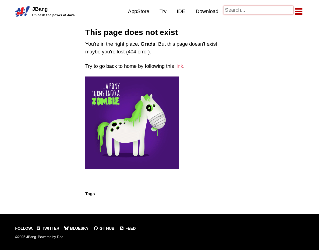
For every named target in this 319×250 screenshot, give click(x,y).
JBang (53, 11)
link (179, 66)
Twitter (50, 228)
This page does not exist (131, 32)
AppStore (138, 11)
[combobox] (258, 10)
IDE (181, 11)
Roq (60, 237)
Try (163, 11)
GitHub (106, 228)
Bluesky (79, 228)
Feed (130, 228)
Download (207, 11)
